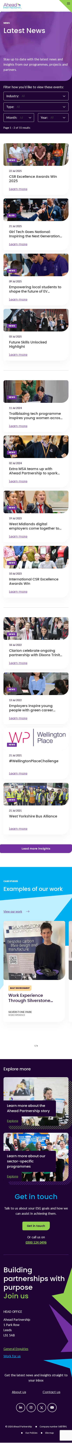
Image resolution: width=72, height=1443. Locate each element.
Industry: (12, 96)
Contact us (51, 1392)
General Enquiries (15, 1349)
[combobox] (43, 96)
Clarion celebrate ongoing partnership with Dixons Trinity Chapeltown (35, 655)
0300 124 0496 (36, 1242)
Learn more (18, 189)
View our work (12, 911)
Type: (10, 107)
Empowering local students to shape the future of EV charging (35, 291)
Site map (49, 1432)
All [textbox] (23, 96)
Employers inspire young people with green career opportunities (31, 710)
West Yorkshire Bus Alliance (33, 816)
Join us (15, 1296)
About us (19, 1392)
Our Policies (31, 1432)
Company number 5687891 (53, 1426)
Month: (11, 117)
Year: (44, 117)
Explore (12, 1121)
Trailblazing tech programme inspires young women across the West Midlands (35, 418)
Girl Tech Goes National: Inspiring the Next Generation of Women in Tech (34, 236)
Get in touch (36, 1226)
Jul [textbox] (21, 117)
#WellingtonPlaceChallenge (33, 761)
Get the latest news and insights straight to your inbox (36, 1377)
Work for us (12, 1356)
